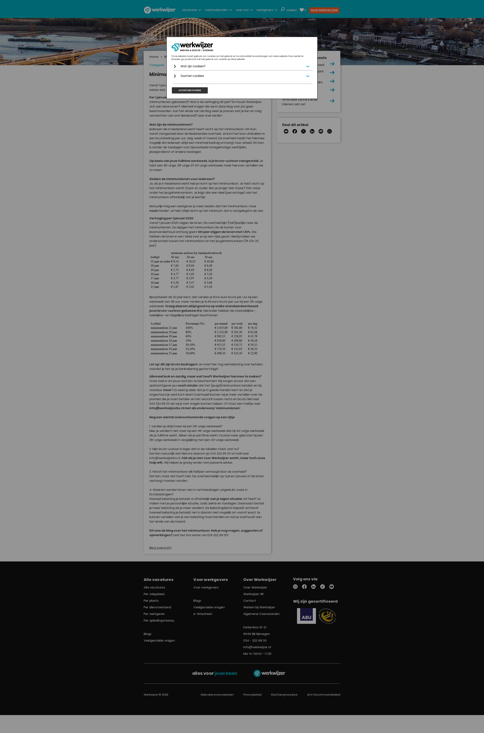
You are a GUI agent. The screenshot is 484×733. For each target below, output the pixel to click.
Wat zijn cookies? (193, 66)
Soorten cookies (192, 76)
